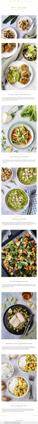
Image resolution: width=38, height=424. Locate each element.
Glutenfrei (18, 154)
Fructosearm (14, 154)
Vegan (24, 154)
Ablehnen (32, 422)
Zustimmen (27, 422)
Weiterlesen (19, 30)
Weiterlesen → (4, 163)
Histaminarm (21, 154)
